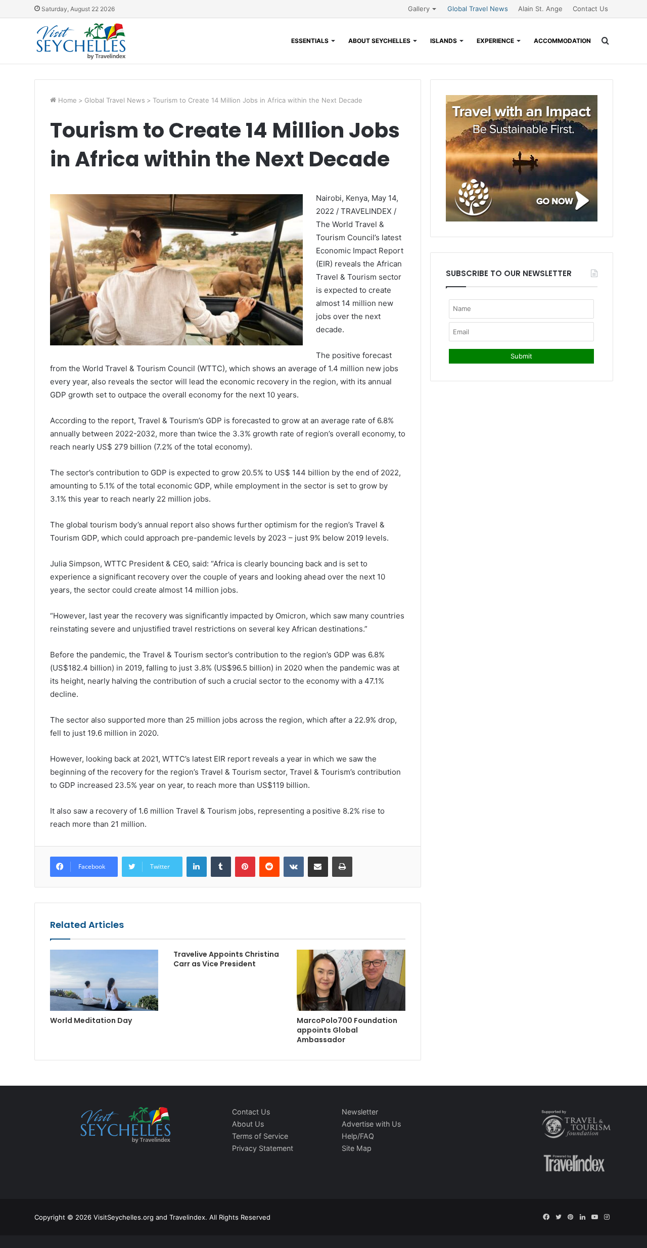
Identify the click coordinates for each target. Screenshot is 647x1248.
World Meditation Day (91, 1020)
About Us (248, 1124)
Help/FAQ (358, 1136)
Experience (495, 40)
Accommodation (562, 40)
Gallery (419, 9)
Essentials (310, 40)
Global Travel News (477, 9)
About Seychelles (379, 40)
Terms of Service (260, 1136)
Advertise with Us (371, 1124)
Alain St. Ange (540, 9)
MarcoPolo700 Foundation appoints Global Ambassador (347, 1030)
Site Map (357, 1148)
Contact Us (590, 9)
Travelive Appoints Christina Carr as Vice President (226, 959)
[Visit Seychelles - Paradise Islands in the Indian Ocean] (81, 41)
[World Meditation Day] (104, 980)
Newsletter (360, 1111)
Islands (443, 40)
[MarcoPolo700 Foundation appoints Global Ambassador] (351, 980)
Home (66, 100)
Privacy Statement (262, 1148)
